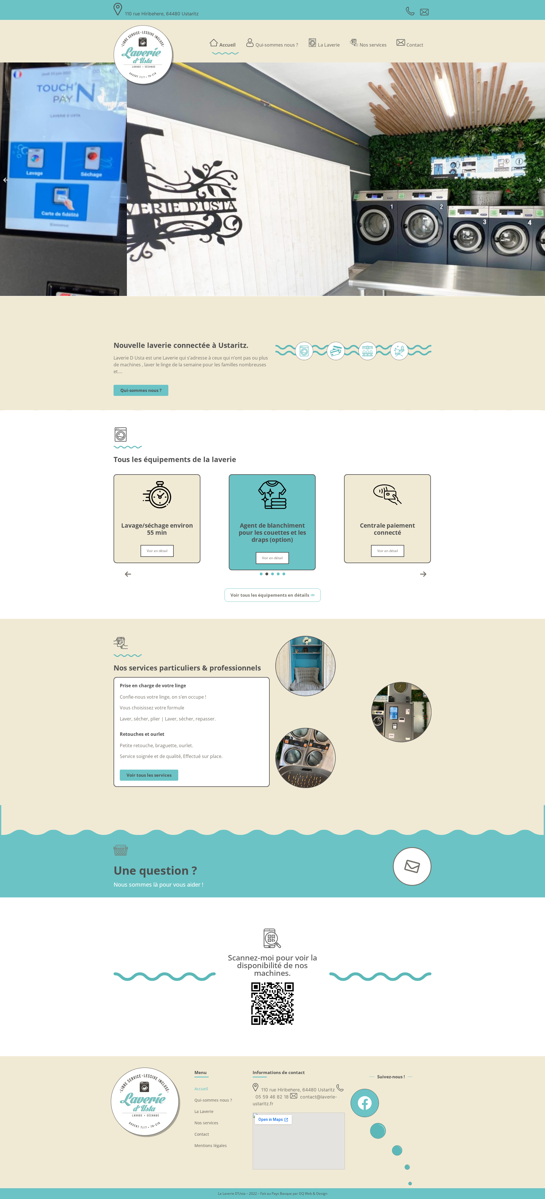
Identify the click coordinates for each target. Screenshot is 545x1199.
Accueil (227, 45)
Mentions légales (210, 1145)
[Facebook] (365, 1103)
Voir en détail (157, 557)
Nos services (373, 45)
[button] (6, 180)
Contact (414, 45)
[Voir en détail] (157, 507)
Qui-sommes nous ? (276, 45)
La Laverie (329, 45)
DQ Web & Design (313, 1193)
